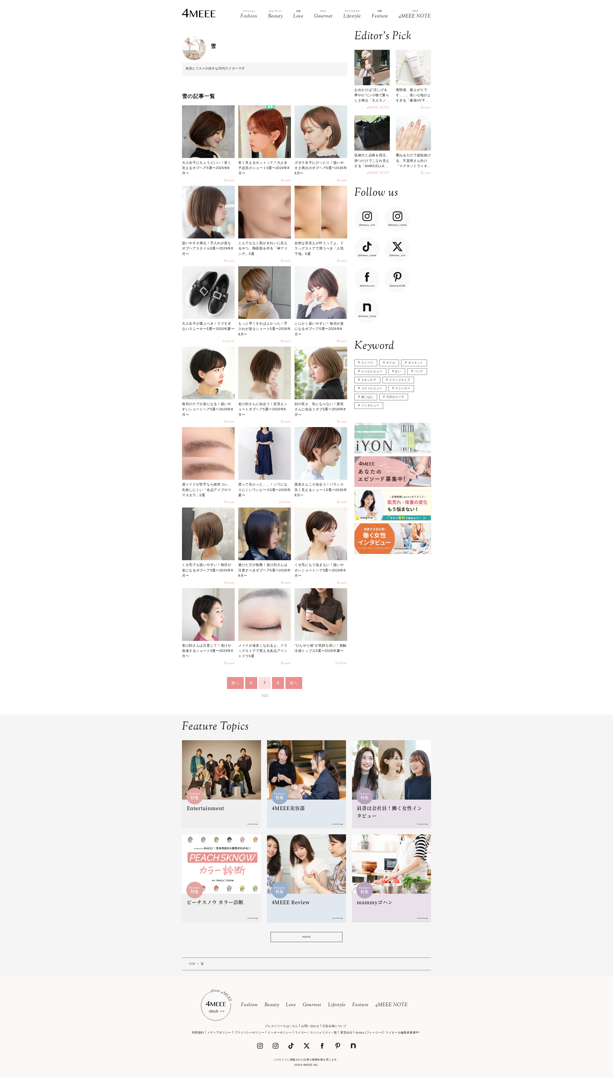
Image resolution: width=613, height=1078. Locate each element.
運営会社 (346, 1032)
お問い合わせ (310, 1026)
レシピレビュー (371, 371)
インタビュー (370, 405)
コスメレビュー (371, 388)
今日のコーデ (395, 397)
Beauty (272, 1005)
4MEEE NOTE (391, 1005)
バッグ (418, 371)
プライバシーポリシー (249, 1032)
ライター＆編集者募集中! (403, 1032)
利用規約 (198, 1032)
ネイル (390, 362)
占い (398, 371)
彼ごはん (367, 397)
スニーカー (402, 388)
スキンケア (368, 380)
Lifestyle (337, 1005)
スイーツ (367, 362)
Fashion (249, 1005)
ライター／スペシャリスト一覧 (316, 1032)
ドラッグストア (399, 380)
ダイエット (415, 362)
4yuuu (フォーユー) (368, 1032)
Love (291, 1005)
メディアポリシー (219, 1032)
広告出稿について (335, 1026)
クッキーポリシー (280, 1032)
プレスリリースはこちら (281, 1026)
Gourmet (312, 1005)
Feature (360, 1005)
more (306, 937)
